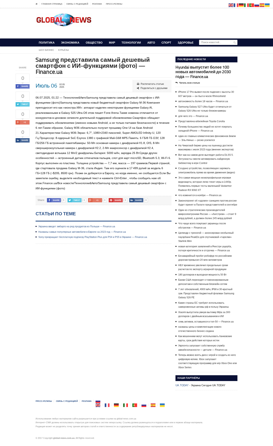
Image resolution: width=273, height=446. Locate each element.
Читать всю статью (189, 83)
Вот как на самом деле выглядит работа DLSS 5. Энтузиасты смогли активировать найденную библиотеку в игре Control (205, 159)
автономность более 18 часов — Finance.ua (203, 101)
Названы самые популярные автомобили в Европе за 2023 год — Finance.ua (82, 231)
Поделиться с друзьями (153, 88)
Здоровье (185, 42)
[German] (116, 405)
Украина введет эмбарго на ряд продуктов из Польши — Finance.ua (76, 226)
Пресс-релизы (114, 4)
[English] (98, 405)
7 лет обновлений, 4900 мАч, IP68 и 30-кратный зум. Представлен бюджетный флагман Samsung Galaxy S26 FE (206, 293)
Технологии (131, 42)
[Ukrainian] (162, 405)
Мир (112, 42)
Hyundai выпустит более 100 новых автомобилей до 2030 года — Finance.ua (203, 71)
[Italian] (125, 405)
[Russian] (98, 401)
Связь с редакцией (77, 4)
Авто (151, 42)
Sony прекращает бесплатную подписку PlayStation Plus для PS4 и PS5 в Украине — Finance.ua (92, 237)
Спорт (166, 42)
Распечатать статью (152, 84)
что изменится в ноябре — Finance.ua (199, 195)
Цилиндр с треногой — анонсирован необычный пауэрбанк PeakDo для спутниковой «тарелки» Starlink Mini (206, 236)
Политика (47, 42)
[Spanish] (153, 405)
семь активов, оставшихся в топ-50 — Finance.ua (206, 321)
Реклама (97, 4)
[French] (107, 405)
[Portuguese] (134, 405)
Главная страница (51, 4)
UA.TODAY (182, 385)
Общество (94, 42)
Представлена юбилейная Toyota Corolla (201, 121)
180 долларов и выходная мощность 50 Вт (202, 274)
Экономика (70, 42)
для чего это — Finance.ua (193, 116)
